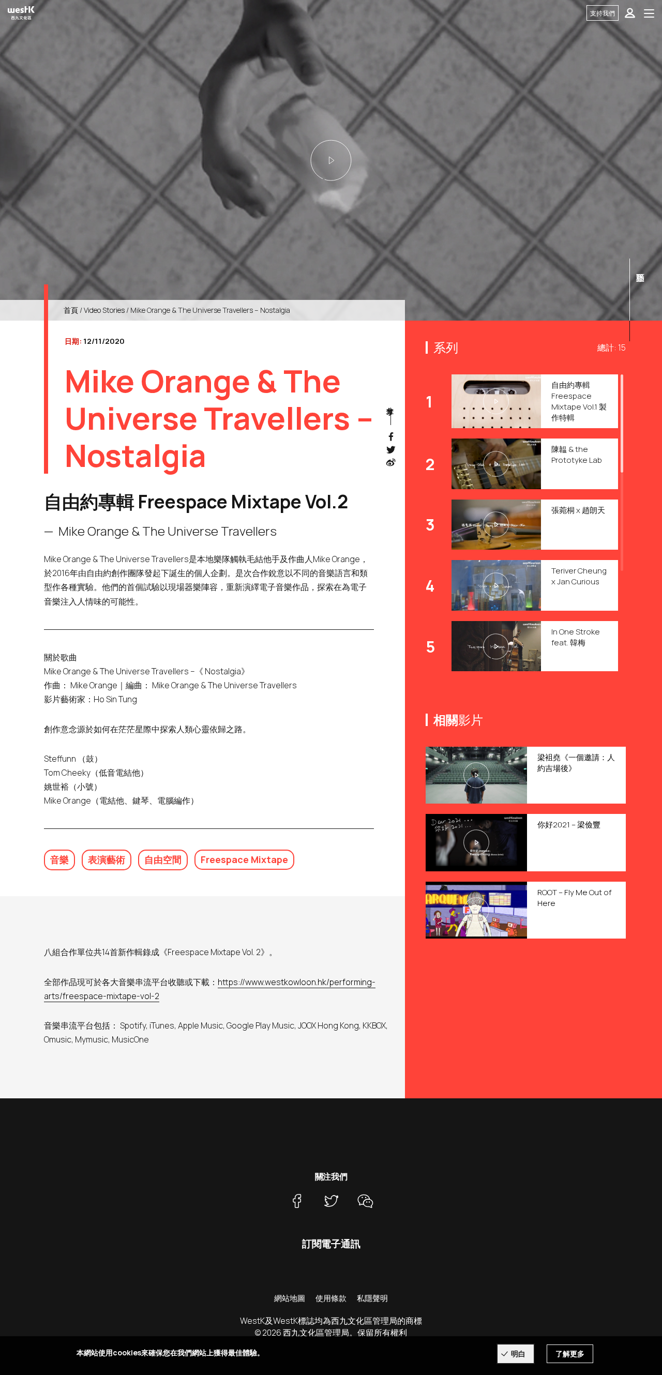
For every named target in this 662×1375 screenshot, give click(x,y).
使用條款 (331, 1298)
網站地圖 (289, 1298)
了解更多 (569, 1353)
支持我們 (602, 13)
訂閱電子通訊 (331, 1243)
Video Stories (104, 310)
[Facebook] (297, 1201)
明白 (518, 1353)
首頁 (71, 310)
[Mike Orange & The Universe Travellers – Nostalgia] (331, 160)
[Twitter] (331, 1201)
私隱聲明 (372, 1298)
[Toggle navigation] (649, 13)
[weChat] (365, 1201)
